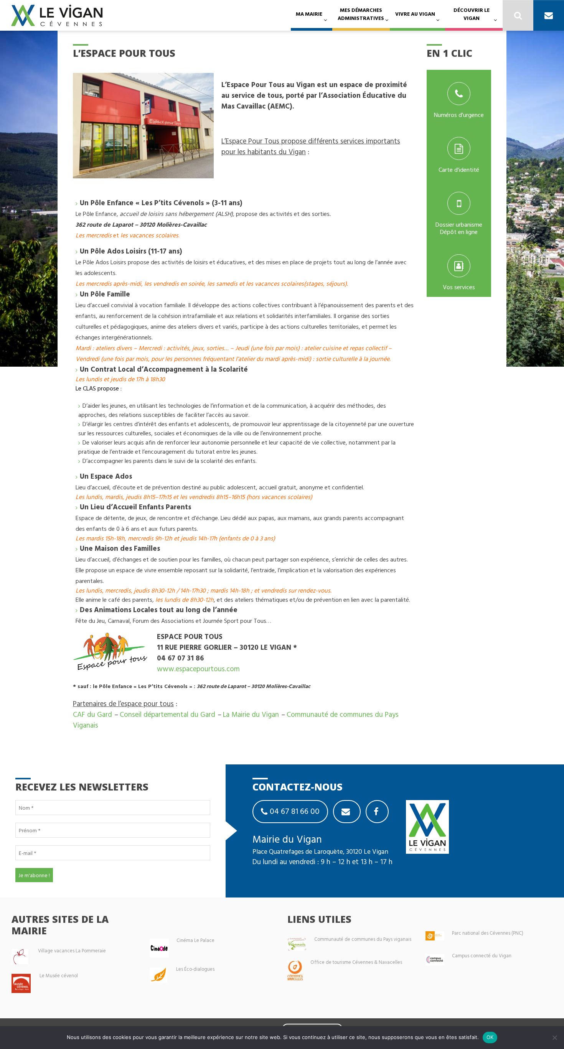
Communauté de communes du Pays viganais (362, 939)
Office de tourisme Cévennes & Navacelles (356, 962)
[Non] (554, 1037)
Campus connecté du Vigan (481, 955)
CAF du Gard (92, 714)
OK (490, 1037)
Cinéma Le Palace (195, 940)
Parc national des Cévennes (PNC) (487, 933)
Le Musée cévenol (59, 975)
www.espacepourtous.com (198, 668)
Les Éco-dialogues (195, 969)
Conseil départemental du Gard (167, 714)
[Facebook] (377, 811)
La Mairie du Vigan (251, 714)
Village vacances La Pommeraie (72, 950)
